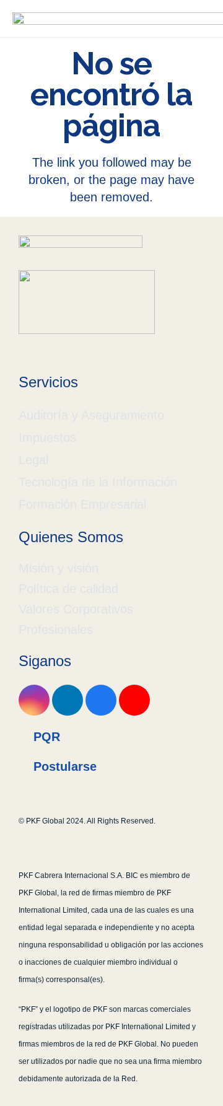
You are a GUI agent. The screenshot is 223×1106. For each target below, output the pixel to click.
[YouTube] (134, 700)
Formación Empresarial (82, 504)
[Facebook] (100, 700)
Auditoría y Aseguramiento (91, 415)
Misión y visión (58, 568)
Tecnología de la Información (98, 482)
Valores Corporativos (76, 609)
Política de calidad (68, 588)
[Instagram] (34, 700)
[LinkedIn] (67, 700)
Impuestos (47, 437)
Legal (33, 460)
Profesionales (56, 629)
